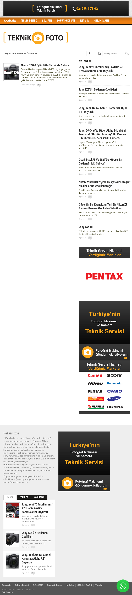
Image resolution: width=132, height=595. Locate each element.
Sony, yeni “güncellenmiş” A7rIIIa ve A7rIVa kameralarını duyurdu (101, 69)
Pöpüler (24, 497)
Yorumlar (39, 497)
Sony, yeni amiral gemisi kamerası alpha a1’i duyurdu (103, 110)
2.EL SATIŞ (47, 20)
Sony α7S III (86, 227)
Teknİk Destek (29, 20)
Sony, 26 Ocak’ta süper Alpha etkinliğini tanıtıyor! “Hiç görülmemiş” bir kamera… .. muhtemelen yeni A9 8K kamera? (104, 134)
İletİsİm (85, 20)
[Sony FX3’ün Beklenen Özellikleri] (12, 545)
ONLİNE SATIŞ (101, 20)
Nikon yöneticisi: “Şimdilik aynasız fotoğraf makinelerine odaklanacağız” (104, 184)
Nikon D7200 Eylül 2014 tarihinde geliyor (45, 65)
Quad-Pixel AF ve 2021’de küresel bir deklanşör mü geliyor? (100, 161)
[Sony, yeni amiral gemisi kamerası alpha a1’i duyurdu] (12, 567)
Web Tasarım (7, 592)
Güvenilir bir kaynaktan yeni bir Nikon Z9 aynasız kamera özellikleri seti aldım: (103, 206)
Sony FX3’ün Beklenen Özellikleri (20, 53)
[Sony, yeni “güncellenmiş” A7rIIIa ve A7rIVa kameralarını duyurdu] (12, 517)
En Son (10, 497)
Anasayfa (10, 20)
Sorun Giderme (66, 20)
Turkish (99, 585)
